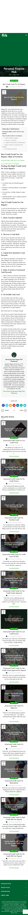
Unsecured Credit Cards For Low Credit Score (14, 441)
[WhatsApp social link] (21, 405)
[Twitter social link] (6, 405)
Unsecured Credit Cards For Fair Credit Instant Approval (14, 592)
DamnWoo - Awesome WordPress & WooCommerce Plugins (12, 910)
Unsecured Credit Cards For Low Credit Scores (14, 633)
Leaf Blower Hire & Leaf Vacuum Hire (19, 912)
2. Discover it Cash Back (10, 140)
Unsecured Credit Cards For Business (14, 745)
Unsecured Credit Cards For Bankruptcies (14, 782)
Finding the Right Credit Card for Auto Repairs (13, 160)
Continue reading (14, 456)
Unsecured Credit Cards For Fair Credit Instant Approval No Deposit (14, 669)
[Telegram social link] (24, 405)
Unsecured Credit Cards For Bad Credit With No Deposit (14, 818)
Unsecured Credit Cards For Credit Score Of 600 (14, 555)
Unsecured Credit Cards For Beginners (14, 707)
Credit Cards (16, 74)
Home (10, 74)
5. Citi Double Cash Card (10, 149)
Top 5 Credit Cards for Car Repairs (12, 136)
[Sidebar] (2, 276)
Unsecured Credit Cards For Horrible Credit (14, 519)
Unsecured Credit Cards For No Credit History (14, 480)
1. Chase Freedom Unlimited (11, 138)
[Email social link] (10, 405)
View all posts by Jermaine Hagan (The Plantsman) (14, 392)
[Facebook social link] (3, 405)
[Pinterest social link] (14, 405)
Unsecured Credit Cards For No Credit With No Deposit (14, 855)
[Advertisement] (14, 52)
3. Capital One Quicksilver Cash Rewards (14, 142)
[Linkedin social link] (17, 405)
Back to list (14, 410)
